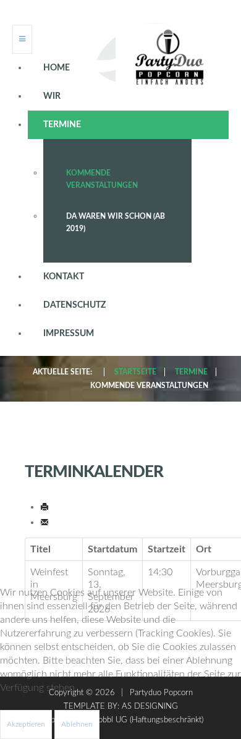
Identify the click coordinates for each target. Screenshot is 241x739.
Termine (62, 124)
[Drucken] (44, 507)
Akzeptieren (26, 724)
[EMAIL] (44, 522)
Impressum (68, 333)
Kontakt (63, 276)
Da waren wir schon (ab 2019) (115, 222)
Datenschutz (74, 305)
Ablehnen (77, 724)
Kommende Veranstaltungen (102, 179)
